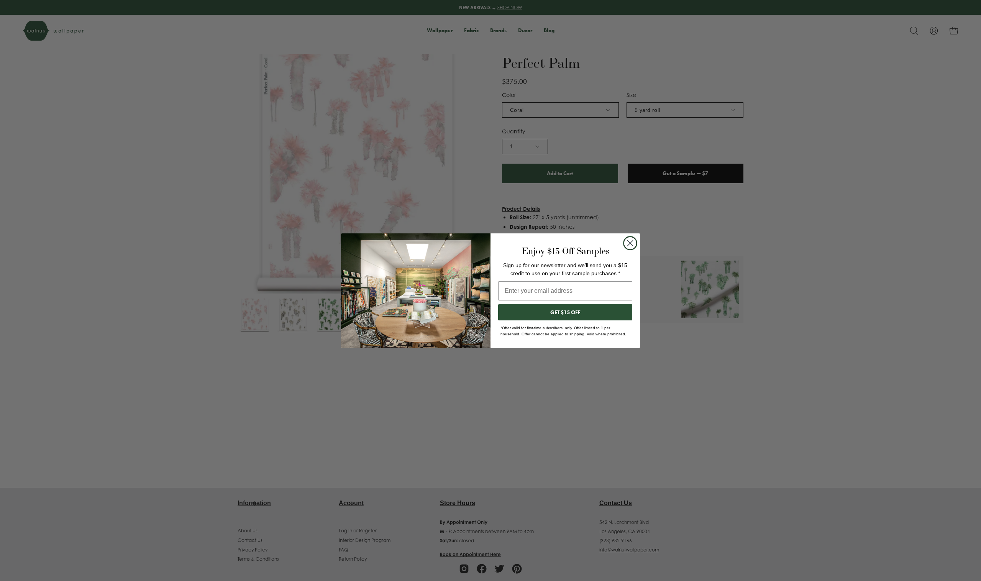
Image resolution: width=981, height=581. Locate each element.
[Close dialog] (630, 243)
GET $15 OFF (565, 312)
